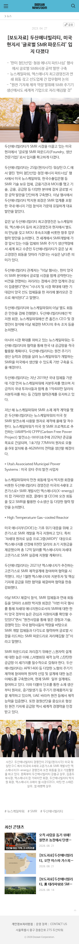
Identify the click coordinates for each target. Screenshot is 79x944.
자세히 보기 (39, 841)
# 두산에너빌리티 (51, 811)
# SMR (32, 811)
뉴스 (9, 16)
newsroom (39, 6)
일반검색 (73, 6)
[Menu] (6, 6)
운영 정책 (41, 924)
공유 (70, 24)
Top (75, 911)
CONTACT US (58, 924)
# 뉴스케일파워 (14, 811)
